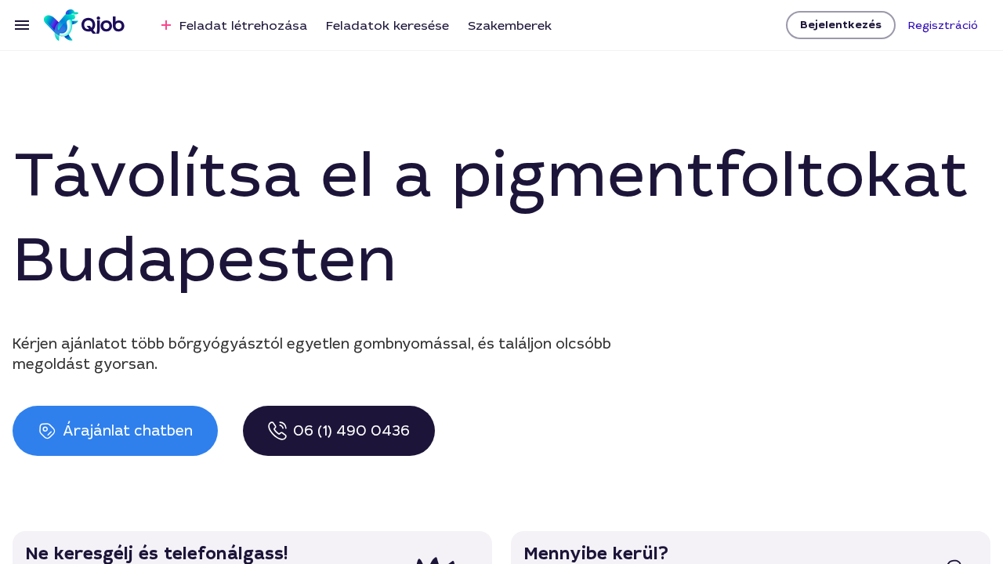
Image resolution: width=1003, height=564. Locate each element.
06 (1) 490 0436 (351, 430)
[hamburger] (22, 25)
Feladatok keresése (387, 25)
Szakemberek (510, 25)
